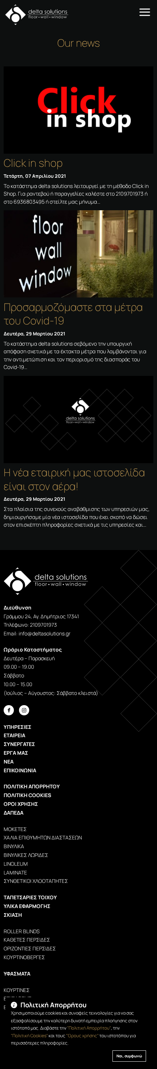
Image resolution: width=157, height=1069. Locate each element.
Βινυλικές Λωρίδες (26, 854)
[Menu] (144, 11)
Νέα (9, 761)
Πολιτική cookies (27, 795)
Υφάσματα (17, 973)
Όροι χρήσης (21, 803)
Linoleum (16, 863)
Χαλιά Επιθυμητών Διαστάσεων (43, 837)
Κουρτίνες (17, 990)
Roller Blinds (21, 931)
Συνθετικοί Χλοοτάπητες (36, 880)
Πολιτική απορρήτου (32, 786)
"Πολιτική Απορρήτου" (89, 1028)
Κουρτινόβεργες (24, 957)
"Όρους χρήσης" (82, 1036)
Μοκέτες (15, 829)
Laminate (15, 872)
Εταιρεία (14, 735)
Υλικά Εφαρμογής (27, 906)
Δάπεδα (13, 812)
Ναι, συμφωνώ (129, 1055)
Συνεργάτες (19, 744)
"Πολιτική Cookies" (29, 1036)
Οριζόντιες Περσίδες (30, 948)
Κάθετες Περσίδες (27, 939)
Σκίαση (13, 914)
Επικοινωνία (20, 770)
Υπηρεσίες (17, 726)
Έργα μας (16, 752)
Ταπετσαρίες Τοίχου (30, 897)
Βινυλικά (14, 846)
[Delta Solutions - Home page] (34, 15)
